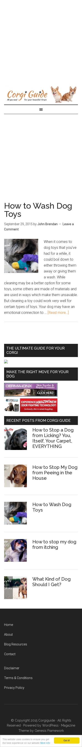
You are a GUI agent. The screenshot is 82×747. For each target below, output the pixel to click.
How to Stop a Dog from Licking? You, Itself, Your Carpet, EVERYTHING (53, 438)
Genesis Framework (49, 730)
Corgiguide (46, 720)
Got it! (67, 740)
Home (8, 625)
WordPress (50, 725)
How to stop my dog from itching (54, 544)
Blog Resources (15, 644)
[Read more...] (58, 312)
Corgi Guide (41, 94)
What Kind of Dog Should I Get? (51, 581)
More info (45, 743)
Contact (9, 654)
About (8, 634)
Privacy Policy (14, 688)
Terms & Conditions (18, 678)
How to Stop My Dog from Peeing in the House (54, 473)
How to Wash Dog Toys (38, 210)
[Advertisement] (41, 41)
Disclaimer (11, 668)
